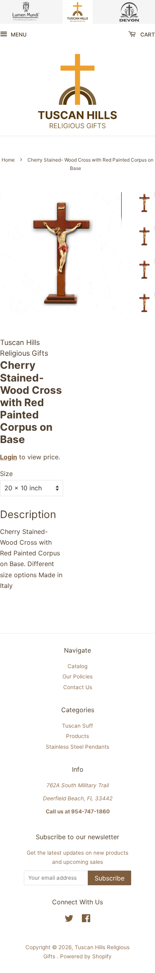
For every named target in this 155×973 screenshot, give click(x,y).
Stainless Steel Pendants (77, 747)
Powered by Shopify (86, 956)
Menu (18, 34)
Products (77, 736)
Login (8, 457)
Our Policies (77, 676)
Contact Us (77, 687)
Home (8, 160)
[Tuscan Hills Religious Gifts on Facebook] (86, 920)
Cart (147, 34)
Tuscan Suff (77, 726)
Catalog (77, 666)
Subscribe (109, 878)
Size (6, 474)
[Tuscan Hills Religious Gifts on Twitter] (69, 920)
